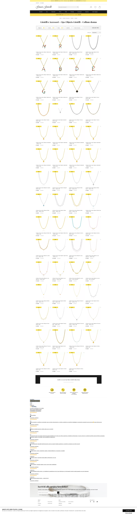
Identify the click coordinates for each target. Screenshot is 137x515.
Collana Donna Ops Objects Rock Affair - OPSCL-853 (92, 53)
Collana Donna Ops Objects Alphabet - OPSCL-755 (93, 166)
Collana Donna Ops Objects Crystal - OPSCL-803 (43, 188)
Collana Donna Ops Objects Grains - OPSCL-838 (76, 234)
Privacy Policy (50, 501)
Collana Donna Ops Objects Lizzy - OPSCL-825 (76, 256)
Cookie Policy (50, 503)
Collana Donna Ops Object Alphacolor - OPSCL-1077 (43, 98)
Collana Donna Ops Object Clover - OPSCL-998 (93, 98)
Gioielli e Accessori (66, 18)
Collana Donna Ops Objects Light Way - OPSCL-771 (60, 256)
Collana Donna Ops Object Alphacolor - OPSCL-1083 (60, 98)
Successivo (38, 410)
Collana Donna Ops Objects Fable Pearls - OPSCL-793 (75, 211)
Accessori (79, 11)
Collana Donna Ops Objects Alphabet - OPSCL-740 (59, 143)
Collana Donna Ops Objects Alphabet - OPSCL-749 (59, 166)
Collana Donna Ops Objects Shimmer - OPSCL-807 (76, 347)
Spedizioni (60, 505)
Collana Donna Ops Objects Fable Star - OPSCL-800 (60, 234)
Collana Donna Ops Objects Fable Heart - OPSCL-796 (42, 211)
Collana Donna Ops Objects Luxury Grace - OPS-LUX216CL (93, 279)
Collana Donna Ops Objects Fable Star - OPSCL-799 (43, 234)
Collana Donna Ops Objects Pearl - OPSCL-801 (93, 301)
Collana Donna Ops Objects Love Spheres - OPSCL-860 (59, 279)
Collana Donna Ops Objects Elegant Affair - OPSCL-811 (59, 188)
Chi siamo (39, 503)
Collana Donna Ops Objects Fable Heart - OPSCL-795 (92, 188)
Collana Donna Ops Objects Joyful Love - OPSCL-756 (43, 256)
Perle (60, 11)
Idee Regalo (95, 11)
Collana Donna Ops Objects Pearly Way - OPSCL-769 (59, 324)
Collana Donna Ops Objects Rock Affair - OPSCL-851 (75, 53)
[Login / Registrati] (91, 7)
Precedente (32, 410)
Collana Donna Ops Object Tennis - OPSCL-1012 (76, 120)
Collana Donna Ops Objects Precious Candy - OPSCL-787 (93, 324)
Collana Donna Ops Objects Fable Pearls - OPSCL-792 (59, 211)
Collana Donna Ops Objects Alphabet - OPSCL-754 (76, 166)
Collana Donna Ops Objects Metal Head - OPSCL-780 (59, 301)
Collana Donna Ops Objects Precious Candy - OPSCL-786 (76, 324)
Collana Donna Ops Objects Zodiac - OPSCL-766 (76, 369)
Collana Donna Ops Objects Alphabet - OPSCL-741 (76, 143)
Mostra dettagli (128, 513)
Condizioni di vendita (62, 501)
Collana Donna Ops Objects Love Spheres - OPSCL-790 (92, 256)
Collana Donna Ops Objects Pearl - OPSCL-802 (43, 324)
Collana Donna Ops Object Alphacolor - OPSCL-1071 (43, 75)
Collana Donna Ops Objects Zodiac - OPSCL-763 (93, 347)
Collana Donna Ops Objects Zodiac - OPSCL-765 (59, 369)
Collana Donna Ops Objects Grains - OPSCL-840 (93, 234)
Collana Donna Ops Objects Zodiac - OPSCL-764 (43, 369)
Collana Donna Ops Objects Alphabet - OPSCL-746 (43, 166)
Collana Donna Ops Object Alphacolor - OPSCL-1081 (43, 53)
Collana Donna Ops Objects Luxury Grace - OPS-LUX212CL (76, 279)
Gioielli (40, 11)
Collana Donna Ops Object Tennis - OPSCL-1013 (93, 120)
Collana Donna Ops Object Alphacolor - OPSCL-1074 (76, 75)
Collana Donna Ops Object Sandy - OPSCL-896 (43, 120)
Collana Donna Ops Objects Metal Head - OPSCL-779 (42, 301)
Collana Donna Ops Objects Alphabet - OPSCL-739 (43, 143)
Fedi (66, 11)
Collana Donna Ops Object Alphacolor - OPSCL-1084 (60, 53)
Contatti (39, 505)
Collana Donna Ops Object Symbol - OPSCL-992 (59, 120)
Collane (76, 18)
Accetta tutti (129, 510)
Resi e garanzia (70, 501)
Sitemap (69, 503)
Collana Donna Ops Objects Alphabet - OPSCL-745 (93, 143)
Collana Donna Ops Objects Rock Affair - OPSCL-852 (59, 347)
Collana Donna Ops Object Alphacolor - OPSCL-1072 (60, 75)
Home (60, 18)
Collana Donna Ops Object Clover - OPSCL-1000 (76, 98)
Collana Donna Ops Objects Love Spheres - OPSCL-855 (42, 279)
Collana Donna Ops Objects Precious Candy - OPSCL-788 (43, 347)
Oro (47, 11)
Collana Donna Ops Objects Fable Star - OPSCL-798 (93, 211)
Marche (87, 11)
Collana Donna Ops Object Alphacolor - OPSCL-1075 (93, 75)
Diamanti (53, 11)
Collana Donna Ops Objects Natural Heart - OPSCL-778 (76, 301)
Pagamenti (60, 503)
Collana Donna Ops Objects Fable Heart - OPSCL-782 (75, 188)
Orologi (72, 11)
